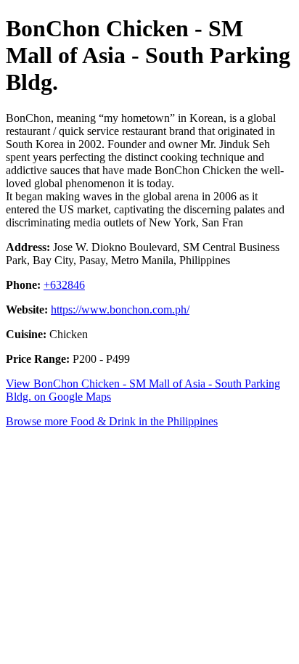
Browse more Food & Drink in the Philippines (112, 421)
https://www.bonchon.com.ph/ (120, 309)
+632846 (64, 285)
